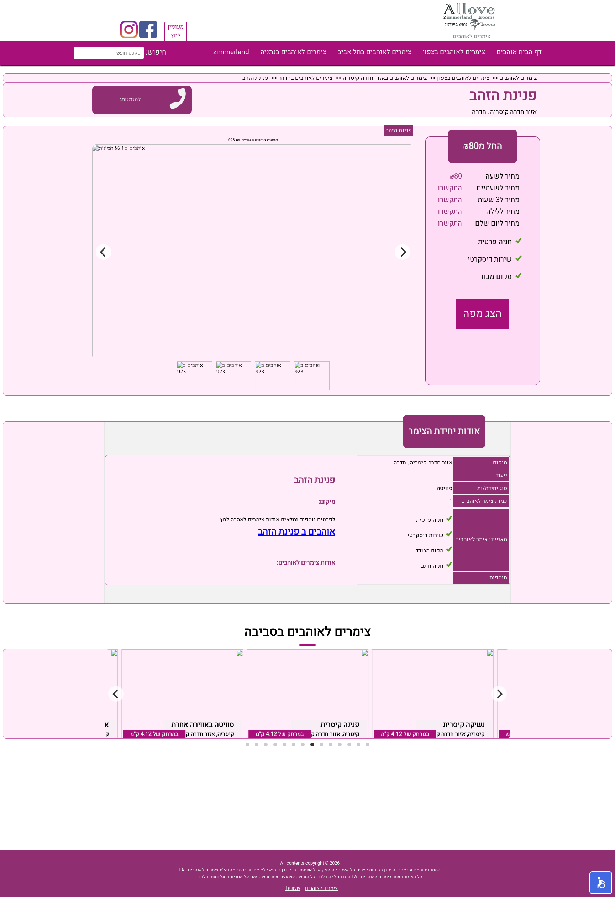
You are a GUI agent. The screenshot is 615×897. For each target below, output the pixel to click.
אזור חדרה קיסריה (513, 112)
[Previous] (116, 694)
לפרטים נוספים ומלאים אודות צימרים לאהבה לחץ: (276, 519)
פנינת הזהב (399, 130)
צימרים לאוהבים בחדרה (305, 78)
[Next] (499, 694)
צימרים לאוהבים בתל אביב (374, 52)
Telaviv (292, 888)
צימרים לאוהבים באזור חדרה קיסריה (385, 78)
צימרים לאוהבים (518, 78)
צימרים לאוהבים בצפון (454, 52)
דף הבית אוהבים (519, 52)
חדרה (479, 112)
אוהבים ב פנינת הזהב (296, 531)
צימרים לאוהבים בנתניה (293, 52)
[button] (600, 882)
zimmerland (231, 52)
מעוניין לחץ (176, 31)
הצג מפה (482, 314)
